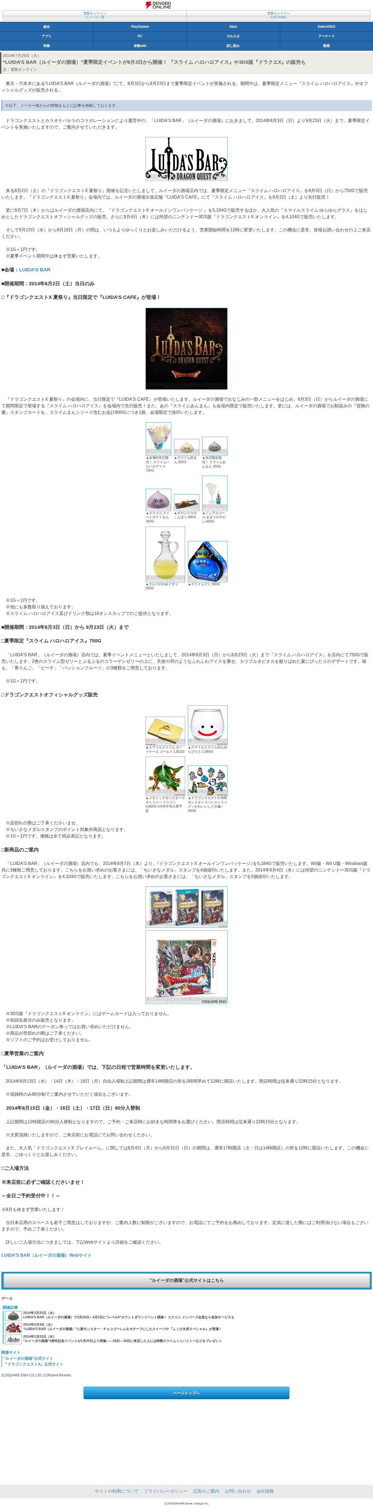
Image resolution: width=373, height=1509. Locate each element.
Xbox (233, 27)
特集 (46, 46)
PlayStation (140, 27)
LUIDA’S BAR (35, 269)
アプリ (47, 36)
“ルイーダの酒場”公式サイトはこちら (187, 1280)
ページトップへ (186, 1393)
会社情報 (265, 1491)
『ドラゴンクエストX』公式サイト (33, 1364)
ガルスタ (233, 36)
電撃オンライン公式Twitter (278, 15)
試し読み (233, 46)
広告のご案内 (206, 1491)
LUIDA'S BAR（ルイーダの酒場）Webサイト (46, 1255)
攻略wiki (140, 46)
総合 (46, 27)
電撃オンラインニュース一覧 (94, 15)
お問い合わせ (238, 1491)
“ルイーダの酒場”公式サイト (28, 1358)
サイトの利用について (116, 1491)
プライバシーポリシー (166, 1491)
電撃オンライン (23, 69)
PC (140, 36)
